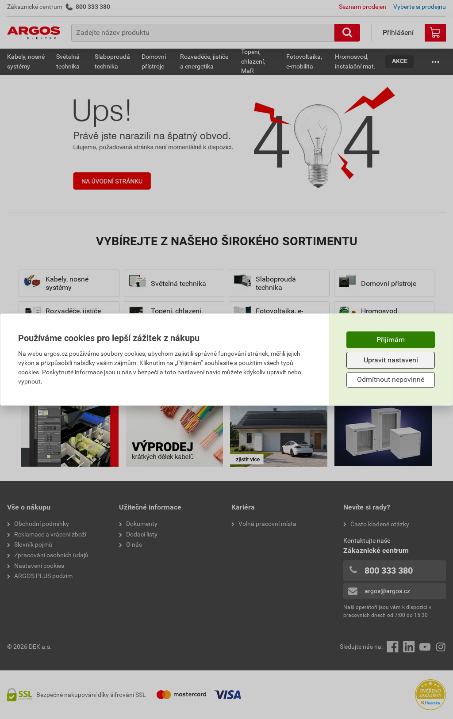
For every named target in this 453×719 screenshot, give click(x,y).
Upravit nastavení (391, 360)
